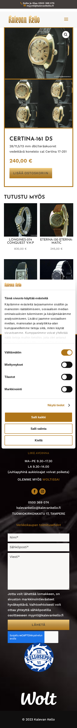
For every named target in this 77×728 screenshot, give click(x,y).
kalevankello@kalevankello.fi (38, 508)
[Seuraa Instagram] (42, 491)
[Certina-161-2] (22, 126)
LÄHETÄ (38, 625)
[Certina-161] (22, 102)
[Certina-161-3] (55, 102)
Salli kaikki (38, 417)
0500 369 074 (46, 3)
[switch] (66, 365)
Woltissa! (51, 479)
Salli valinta (38, 429)
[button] (65, 34)
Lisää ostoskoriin (30, 173)
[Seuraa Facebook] (34, 491)
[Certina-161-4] (55, 126)
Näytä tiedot (56, 405)
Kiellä (38, 440)
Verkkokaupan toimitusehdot (38, 525)
